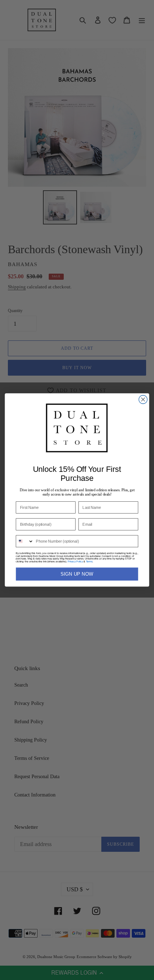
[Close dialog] (143, 399)
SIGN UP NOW (77, 574)
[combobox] (24, 541)
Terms (89, 561)
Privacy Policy (75, 561)
